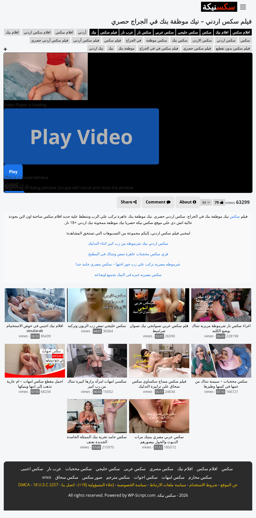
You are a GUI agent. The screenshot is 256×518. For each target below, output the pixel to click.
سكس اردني (226, 40)
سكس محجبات (78, 468)
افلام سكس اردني (37, 32)
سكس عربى (135, 468)
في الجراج (133, 40)
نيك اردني (96, 48)
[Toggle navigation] (244, 6)
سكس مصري (161, 468)
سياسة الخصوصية (131, 484)
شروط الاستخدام (203, 484)
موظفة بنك (126, 48)
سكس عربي (164, 32)
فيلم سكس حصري (197, 48)
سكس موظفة (156, 40)
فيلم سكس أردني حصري (49, 40)
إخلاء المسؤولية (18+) (96, 484)
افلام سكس (241, 32)
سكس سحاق (66, 477)
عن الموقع (229, 484)
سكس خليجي (188, 32)
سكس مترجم (118, 477)
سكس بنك (180, 40)
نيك (93, 32)
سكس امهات (173, 477)
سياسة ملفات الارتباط (168, 484)
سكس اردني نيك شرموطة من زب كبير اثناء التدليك (128, 243)
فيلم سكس (108, 32)
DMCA (24, 484)
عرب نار (127, 32)
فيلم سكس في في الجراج (159, 48)
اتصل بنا (68, 484)
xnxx (46, 477)
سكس (207, 32)
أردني (82, 32)
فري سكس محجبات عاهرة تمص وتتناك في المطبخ (128, 253)
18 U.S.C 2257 (45, 484)
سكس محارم (200, 477)
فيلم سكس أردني (86, 40)
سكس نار (144, 32)
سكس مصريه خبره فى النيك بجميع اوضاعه (128, 274)
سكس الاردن (202, 40)
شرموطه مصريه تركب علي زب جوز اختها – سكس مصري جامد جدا (128, 264)
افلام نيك (222, 32)
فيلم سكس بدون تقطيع (233, 48)
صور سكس (92, 477)
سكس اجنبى (32, 468)
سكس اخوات (146, 477)
